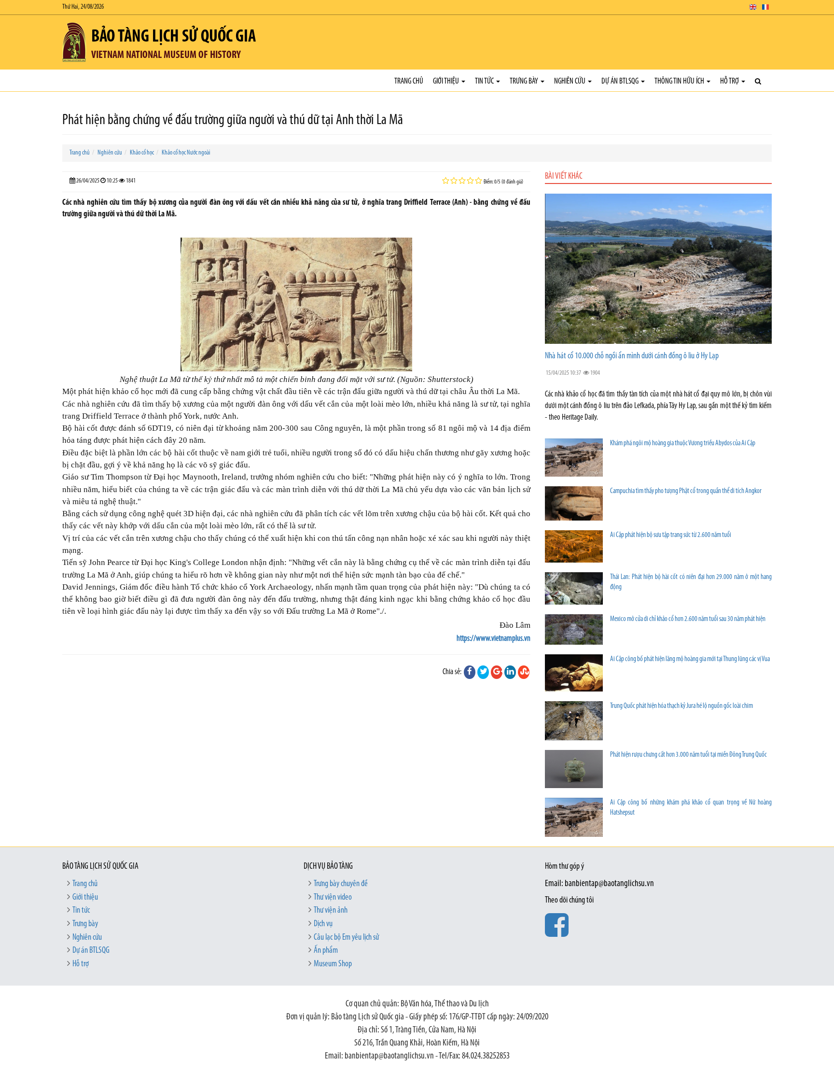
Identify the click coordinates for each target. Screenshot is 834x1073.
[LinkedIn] (510, 672)
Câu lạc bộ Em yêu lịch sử (346, 937)
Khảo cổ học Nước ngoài (186, 152)
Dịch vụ (323, 924)
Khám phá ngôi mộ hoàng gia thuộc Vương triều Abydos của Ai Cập (682, 443)
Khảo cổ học (142, 152)
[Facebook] (469, 672)
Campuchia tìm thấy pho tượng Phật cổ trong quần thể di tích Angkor (686, 491)
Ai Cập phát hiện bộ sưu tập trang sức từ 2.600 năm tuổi (670, 535)
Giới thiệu (446, 81)
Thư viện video (333, 897)
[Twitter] (483, 672)
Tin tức (485, 81)
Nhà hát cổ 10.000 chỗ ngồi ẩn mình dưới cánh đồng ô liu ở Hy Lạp (632, 356)
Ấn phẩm (326, 950)
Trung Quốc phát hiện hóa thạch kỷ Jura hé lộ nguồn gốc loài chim (681, 706)
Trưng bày (525, 81)
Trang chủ (408, 81)
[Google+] (496, 672)
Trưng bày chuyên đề (341, 884)
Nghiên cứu (570, 81)
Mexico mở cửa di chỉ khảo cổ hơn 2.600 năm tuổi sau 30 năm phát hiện (687, 619)
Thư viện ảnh (331, 910)
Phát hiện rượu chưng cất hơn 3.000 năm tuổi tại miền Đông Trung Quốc (688, 755)
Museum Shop (333, 964)
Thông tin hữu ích (680, 81)
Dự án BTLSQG (620, 81)
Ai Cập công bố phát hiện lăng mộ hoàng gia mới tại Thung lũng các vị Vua (690, 659)
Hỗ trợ (730, 81)
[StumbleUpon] (523, 672)
